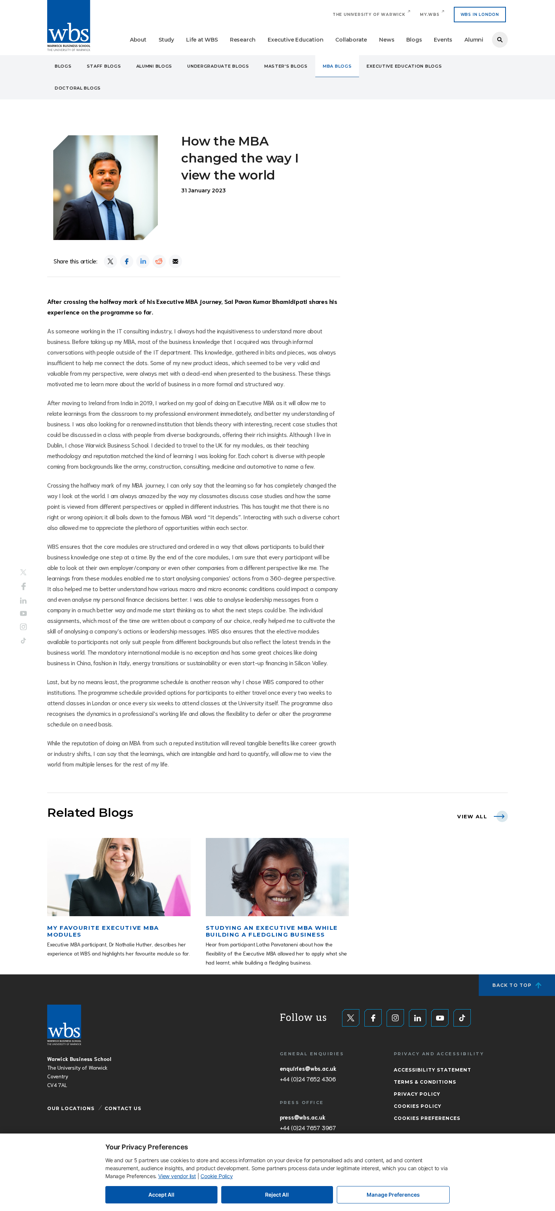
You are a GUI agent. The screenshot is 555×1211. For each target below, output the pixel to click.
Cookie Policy (216, 1176)
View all (472, 816)
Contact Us (123, 1108)
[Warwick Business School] (68, 25)
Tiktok (23, 641)
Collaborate (351, 39)
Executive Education (295, 39)
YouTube (23, 613)
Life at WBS (202, 39)
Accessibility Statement (432, 1070)
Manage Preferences (393, 1194)
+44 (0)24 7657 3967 (308, 1127)
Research (243, 39)
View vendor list (177, 1176)
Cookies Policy (417, 1106)
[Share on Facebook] (126, 261)
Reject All (277, 1194)
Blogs (414, 39)
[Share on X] (110, 261)
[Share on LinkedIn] (143, 261)
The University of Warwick (369, 14)
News (386, 39)
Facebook (23, 586)
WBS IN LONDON (480, 14)
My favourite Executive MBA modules (103, 931)
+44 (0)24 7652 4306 (308, 1078)
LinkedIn (23, 600)
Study (166, 39)
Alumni (473, 39)
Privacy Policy (417, 1094)
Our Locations (70, 1108)
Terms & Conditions (425, 1082)
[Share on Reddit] (159, 261)
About (138, 39)
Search (500, 40)
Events (443, 39)
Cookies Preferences (427, 1118)
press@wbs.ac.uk (302, 1117)
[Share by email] (175, 261)
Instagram (23, 627)
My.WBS (429, 14)
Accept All (161, 1194)
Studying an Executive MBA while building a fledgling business (272, 931)
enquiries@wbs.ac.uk (308, 1068)
